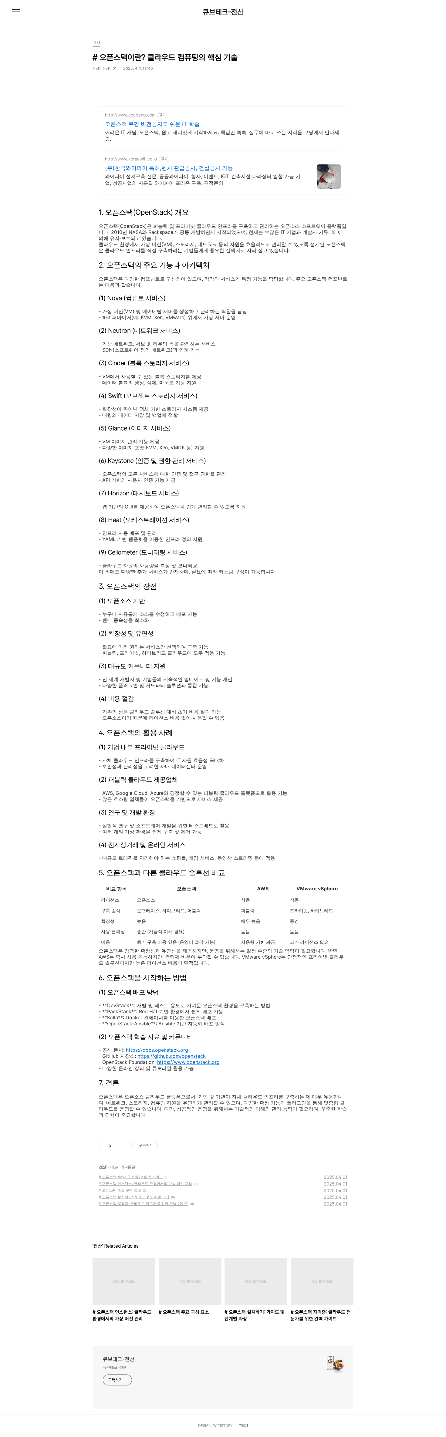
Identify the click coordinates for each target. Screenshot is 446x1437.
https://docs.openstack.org (157, 1050)
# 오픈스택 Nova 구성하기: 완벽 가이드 (131, 1177)
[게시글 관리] (125, 1145)
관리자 (243, 1426)
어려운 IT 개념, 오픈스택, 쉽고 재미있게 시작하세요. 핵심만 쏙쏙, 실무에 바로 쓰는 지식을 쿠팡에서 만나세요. (222, 135)
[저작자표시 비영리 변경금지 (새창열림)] (166, 1145)
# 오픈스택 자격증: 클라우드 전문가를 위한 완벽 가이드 (143, 1203)
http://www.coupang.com (130, 114)
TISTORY (225, 1426)
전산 (102, 1167)
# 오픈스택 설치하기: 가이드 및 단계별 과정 (134, 1197)
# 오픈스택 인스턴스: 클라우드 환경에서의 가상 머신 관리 (145, 1183)
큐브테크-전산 (223, 12)
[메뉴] (16, 12)
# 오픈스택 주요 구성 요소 (120, 1190)
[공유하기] (117, 1145)
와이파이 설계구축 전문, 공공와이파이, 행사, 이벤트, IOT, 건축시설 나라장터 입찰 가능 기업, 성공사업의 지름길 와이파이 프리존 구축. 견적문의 (202, 179)
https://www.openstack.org (188, 1062)
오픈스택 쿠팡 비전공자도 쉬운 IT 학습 (152, 124)
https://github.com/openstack (171, 1056)
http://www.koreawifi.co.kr (131, 158)
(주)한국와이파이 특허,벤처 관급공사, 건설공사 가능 (169, 168)
